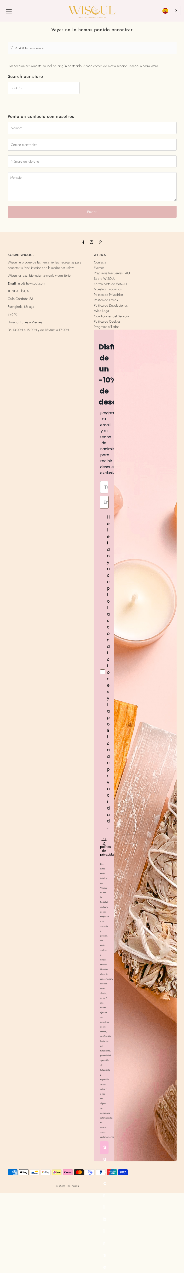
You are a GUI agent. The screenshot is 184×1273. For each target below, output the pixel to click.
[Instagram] (91, 242)
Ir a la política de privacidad (108, 846)
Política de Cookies (107, 321)
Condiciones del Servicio (111, 316)
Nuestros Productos (108, 289)
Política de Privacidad (108, 294)
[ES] (170, 10)
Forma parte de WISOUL (111, 283)
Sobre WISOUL (104, 278)
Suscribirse (105, 1149)
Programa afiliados (106, 326)
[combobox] (170, 10)
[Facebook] (83, 242)
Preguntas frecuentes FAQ (112, 273)
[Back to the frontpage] (12, 48)
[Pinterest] (100, 242)
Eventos (99, 267)
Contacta (100, 262)
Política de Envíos (106, 299)
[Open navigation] (8, 11)
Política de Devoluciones (111, 305)
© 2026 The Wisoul (67, 1186)
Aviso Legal (101, 310)
